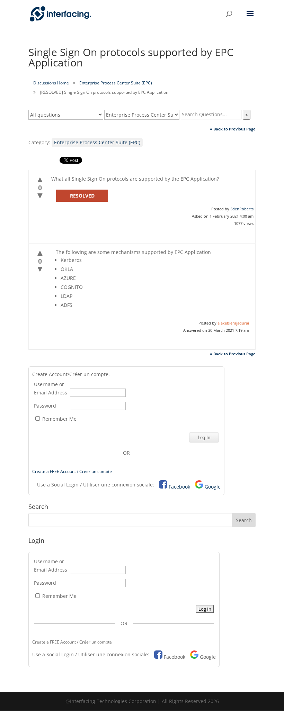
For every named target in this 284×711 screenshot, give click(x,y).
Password (45, 405)
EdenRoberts (242, 208)
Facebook (179, 486)
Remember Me (59, 419)
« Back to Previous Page (233, 128)
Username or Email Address (50, 388)
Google (213, 486)
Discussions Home (51, 82)
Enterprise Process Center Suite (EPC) (115, 82)
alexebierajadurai (233, 323)
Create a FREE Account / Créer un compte (72, 471)
